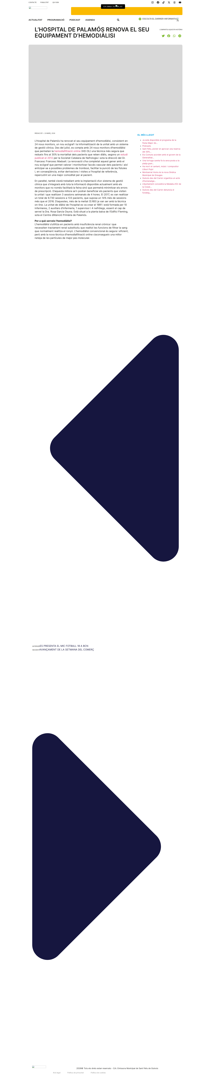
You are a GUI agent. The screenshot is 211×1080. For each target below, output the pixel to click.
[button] (118, 20)
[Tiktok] (163, 2)
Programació (55, 20)
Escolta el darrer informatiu (159, 19)
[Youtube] (180, 2)
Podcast (74, 20)
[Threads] (174, 2)
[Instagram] (152, 2)
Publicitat (44, 2)
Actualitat (35, 20)
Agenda (90, 20)
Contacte (33, 2)
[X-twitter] (169, 2)
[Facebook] (158, 2)
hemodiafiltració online (67, 151)
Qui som (56, 2)
